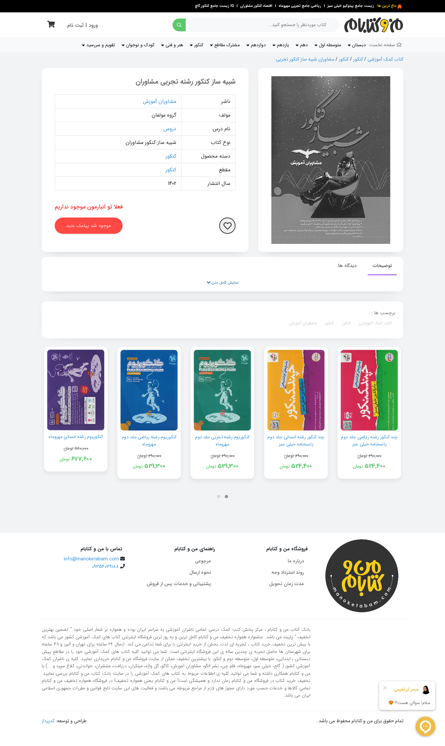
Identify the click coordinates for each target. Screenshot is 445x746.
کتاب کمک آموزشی (385, 59)
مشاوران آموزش (159, 101)
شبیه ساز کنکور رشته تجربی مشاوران (186, 81)
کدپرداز (48, 721)
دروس (170, 129)
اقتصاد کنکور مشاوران (255, 6)
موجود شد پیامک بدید (88, 226)
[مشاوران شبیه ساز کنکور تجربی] (330, 160)
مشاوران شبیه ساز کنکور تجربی (305, 59)
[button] (226, 496)
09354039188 (105, 566)
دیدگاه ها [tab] (347, 266)
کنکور (358, 59)
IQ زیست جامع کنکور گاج (214, 6)
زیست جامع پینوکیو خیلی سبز (350, 6)
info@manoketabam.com (91, 559)
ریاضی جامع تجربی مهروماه (300, 6)
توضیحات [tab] (382, 266)
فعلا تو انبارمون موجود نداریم (89, 206)
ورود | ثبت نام (82, 25)
